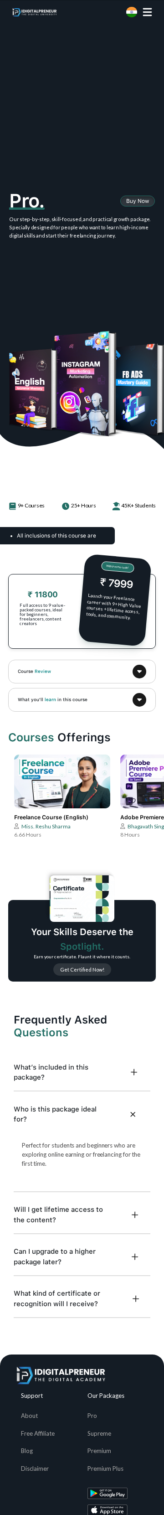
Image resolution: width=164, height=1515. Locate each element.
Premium (99, 1450)
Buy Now (137, 201)
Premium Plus (105, 1468)
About (29, 1415)
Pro (92, 1415)
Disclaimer (35, 1468)
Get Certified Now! (82, 969)
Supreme (99, 1433)
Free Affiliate (38, 1433)
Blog (27, 1450)
